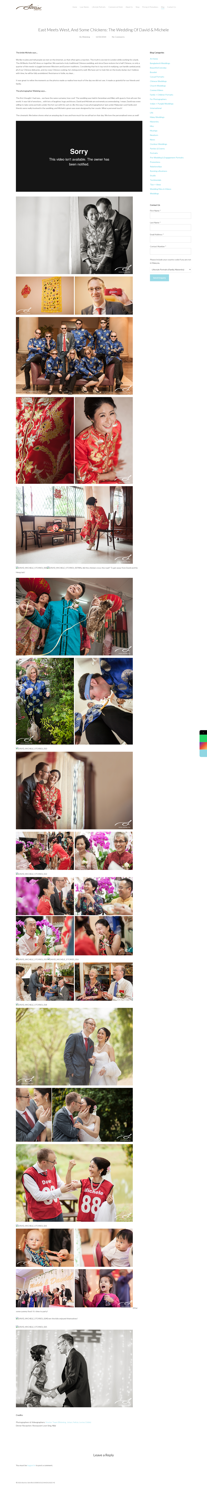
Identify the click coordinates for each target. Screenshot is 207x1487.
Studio (153, 175)
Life (151, 112)
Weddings (154, 193)
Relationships (156, 166)
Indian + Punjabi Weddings (161, 103)
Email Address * (157, 234)
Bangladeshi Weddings (160, 63)
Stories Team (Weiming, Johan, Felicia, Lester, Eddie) (68, 1422)
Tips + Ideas (155, 184)
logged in (31, 1465)
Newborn (154, 135)
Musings (153, 130)
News (152, 139)
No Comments (118, 37)
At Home (154, 59)
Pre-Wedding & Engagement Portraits (167, 157)
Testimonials (155, 180)
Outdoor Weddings (158, 144)
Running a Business (158, 171)
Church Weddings (158, 85)
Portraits (154, 153)
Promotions (155, 162)
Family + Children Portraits (161, 94)
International (156, 108)
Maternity (154, 121)
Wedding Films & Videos (160, 189)
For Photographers (158, 99)
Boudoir (153, 72)
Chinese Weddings (158, 81)
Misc (152, 126)
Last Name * (155, 222)
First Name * (155, 210)
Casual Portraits (157, 77)
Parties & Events (157, 148)
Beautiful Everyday (158, 68)
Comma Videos (156, 90)
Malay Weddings (157, 117)
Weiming (86, 37)
